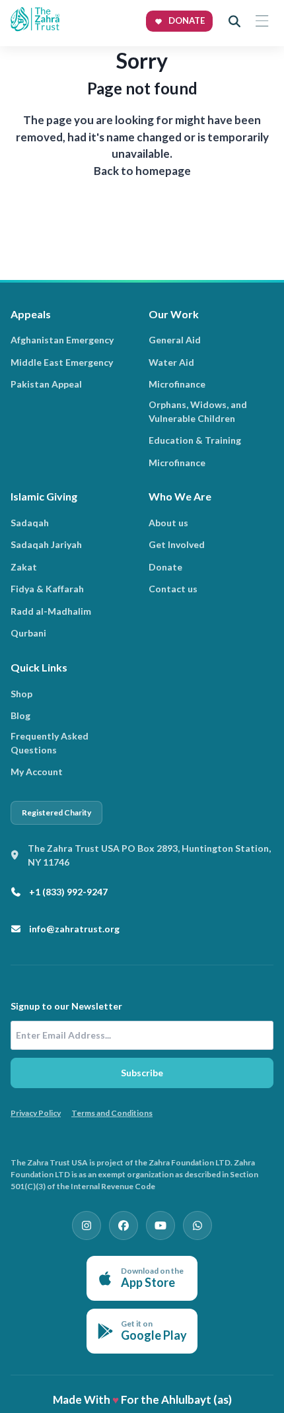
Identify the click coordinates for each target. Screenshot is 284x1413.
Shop (21, 693)
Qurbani (28, 632)
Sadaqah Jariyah (46, 544)
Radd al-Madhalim (51, 611)
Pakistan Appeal (46, 384)
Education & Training (195, 440)
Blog (20, 715)
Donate (165, 566)
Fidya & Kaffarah (47, 588)
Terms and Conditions (112, 1113)
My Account (37, 771)
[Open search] (234, 21)
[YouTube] (160, 1225)
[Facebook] (123, 1225)
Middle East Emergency (62, 362)
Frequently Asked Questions (50, 742)
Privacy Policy (36, 1113)
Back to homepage (142, 171)
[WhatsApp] (197, 1225)
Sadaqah (30, 522)
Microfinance (177, 384)
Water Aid (171, 362)
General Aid (175, 339)
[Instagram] (86, 1225)
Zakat (24, 566)
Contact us (173, 588)
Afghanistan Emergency (62, 339)
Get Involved (177, 544)
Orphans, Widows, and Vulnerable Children (198, 411)
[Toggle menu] (261, 21)
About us (168, 522)
